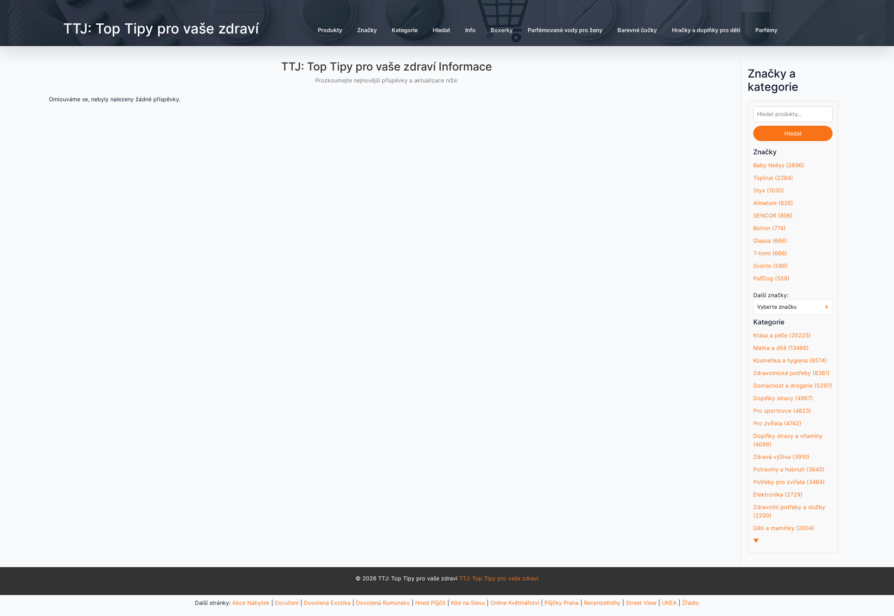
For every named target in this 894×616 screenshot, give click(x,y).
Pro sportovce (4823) (782, 410)
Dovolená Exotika (327, 602)
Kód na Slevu (468, 602)
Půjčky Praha (561, 602)
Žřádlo (690, 602)
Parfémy (766, 30)
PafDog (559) (771, 278)
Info (470, 30)
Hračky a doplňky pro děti (706, 30)
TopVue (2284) (773, 177)
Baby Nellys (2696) (778, 165)
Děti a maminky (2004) (783, 528)
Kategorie (405, 30)
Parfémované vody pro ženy (565, 30)
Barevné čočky (637, 30)
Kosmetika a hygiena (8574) (790, 360)
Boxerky (502, 30)
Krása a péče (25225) (782, 335)
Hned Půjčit (430, 602)
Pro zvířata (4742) (777, 423)
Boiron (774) (769, 228)
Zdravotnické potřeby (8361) (791, 372)
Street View (641, 602)
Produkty (330, 30)
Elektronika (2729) (778, 494)
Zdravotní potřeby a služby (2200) (789, 511)
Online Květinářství (514, 602)
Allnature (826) (773, 202)
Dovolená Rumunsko (383, 602)
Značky (367, 30)
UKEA (669, 602)
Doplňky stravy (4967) (783, 398)
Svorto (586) (770, 265)
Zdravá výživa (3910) (781, 456)
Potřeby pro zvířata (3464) (789, 481)
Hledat (441, 30)
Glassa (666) (770, 240)
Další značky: (770, 295)
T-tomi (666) (770, 253)
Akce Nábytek (251, 602)
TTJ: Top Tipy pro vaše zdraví (161, 28)
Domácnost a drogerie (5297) (792, 385)
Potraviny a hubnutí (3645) (789, 469)
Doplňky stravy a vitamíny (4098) (787, 440)
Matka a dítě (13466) (781, 347)
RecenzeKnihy (602, 602)
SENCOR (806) (773, 215)
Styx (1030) (768, 190)
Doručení (287, 602)
